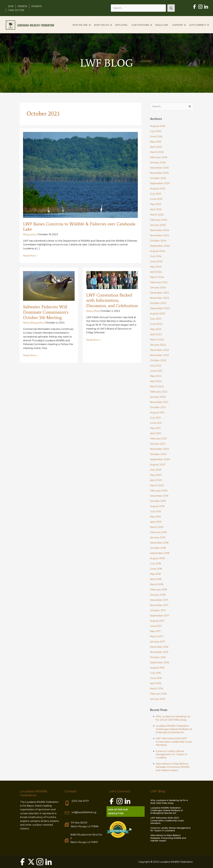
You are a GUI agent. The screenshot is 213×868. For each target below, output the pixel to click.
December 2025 (159, 167)
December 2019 (159, 495)
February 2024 (158, 282)
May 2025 (155, 204)
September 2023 (160, 308)
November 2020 (159, 449)
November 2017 (159, 605)
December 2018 (159, 542)
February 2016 (158, 693)
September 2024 (160, 245)
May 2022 (155, 376)
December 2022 (159, 350)
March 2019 (156, 527)
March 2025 (157, 214)
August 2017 (157, 620)
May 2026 (155, 141)
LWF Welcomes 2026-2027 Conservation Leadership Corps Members (174, 741)
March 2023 (157, 339)
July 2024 (155, 256)
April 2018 (155, 579)
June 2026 (156, 136)
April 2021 (155, 433)
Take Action (16, 10)
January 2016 (157, 699)
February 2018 (158, 589)
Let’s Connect (197, 25)
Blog (26, 234)
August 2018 (157, 558)
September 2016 (159, 662)
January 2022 (158, 397)
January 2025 (158, 225)
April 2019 (155, 522)
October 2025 (158, 178)
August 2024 (157, 251)
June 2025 (156, 199)
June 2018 (156, 568)
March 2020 (157, 485)
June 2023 (156, 324)
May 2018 (155, 574)
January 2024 (158, 287)
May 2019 (155, 516)
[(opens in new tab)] (117, 829)
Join (11, 6)
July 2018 (155, 563)
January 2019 (157, 537)
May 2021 (155, 428)
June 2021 (156, 423)
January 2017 (157, 641)
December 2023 (159, 292)
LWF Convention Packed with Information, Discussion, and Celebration (112, 300)
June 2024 (156, 261)
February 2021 (158, 438)
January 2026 (158, 162)
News (26, 322)
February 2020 (159, 490)
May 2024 (155, 266)
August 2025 (157, 188)
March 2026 (157, 152)
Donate (36, 6)
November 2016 (159, 652)
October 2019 (158, 501)
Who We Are (80, 25)
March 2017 (156, 636)
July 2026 (155, 131)
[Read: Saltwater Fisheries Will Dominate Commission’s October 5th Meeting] (49, 285)
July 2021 (155, 417)
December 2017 (159, 600)
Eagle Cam (161, 25)
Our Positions (140, 25)
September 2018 (159, 553)
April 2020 (156, 480)
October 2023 (158, 303)
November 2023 (159, 298)
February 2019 (158, 532)
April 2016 (155, 683)
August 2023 (157, 313)
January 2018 (157, 594)
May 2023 (155, 329)
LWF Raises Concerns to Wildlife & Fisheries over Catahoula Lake (79, 226)
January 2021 (157, 443)
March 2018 (156, 584)
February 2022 (158, 391)
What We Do (101, 25)
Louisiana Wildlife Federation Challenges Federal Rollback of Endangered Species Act (174, 729)
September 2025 (160, 183)
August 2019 (157, 506)
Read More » (30, 256)
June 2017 (156, 626)
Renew (22, 6)
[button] (171, 8)
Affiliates (121, 25)
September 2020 (160, 459)
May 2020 (155, 475)
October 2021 (158, 407)
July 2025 (155, 193)
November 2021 (159, 402)
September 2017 (159, 615)
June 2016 (156, 678)
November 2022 (159, 355)
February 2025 (158, 219)
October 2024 (158, 240)
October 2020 (158, 454)
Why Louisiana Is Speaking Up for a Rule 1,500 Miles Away (169, 801)
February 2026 (158, 157)
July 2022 (155, 365)
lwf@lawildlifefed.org (84, 812)
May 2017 (155, 631)
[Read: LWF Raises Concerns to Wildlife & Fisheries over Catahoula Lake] (80, 174)
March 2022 (157, 386)
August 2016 (157, 667)
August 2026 (157, 126)
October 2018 (158, 548)
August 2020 (157, 464)
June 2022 (156, 370)
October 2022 (158, 360)
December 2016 (159, 647)
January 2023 (158, 344)
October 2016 (158, 657)
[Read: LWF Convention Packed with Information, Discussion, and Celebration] (112, 279)
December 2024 (159, 230)
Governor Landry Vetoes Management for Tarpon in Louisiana (171, 754)
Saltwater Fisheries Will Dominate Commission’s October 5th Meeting (45, 312)
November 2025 (159, 173)
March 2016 (156, 688)
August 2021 (157, 412)
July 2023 (155, 318)
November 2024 (159, 235)
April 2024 (156, 272)
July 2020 (156, 469)
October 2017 (158, 610)
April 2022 (156, 381)
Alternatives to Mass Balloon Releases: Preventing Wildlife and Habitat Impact (173, 767)
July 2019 (155, 511)
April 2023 (156, 334)
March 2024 (157, 277)
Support (177, 25)
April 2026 (156, 147)
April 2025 (156, 209)
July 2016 (155, 673)
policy (33, 234)
